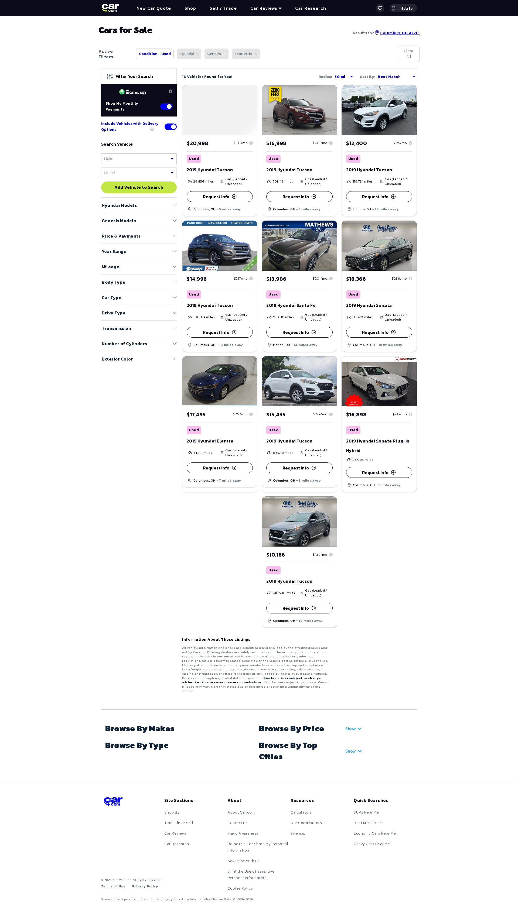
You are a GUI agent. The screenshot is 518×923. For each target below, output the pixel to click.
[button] (380, 8)
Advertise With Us (243, 861)
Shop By (172, 812)
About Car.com (241, 812)
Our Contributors (306, 823)
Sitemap (298, 833)
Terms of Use (113, 886)
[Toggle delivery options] (171, 126)
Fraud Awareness (242, 833)
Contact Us (237, 823)
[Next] (253, 110)
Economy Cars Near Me (375, 833)
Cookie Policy (240, 888)
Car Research (176, 844)
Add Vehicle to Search (138, 187)
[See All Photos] (219, 110)
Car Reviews (175, 833)
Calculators (301, 812)
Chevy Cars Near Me (372, 844)
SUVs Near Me (366, 812)
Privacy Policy (145, 886)
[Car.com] (110, 8)
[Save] (249, 93)
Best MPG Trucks (369, 823)
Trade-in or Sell (178, 823)
